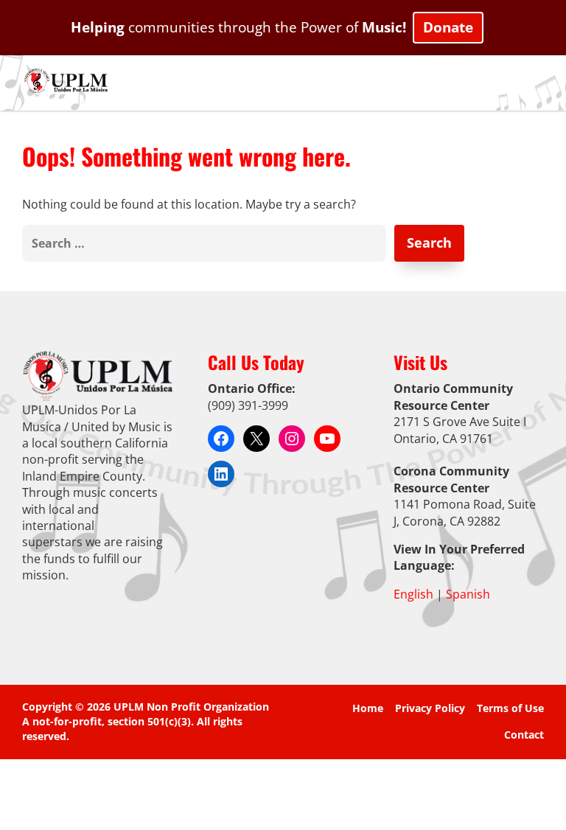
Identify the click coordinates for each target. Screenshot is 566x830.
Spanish (468, 594)
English (413, 594)
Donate (448, 27)
